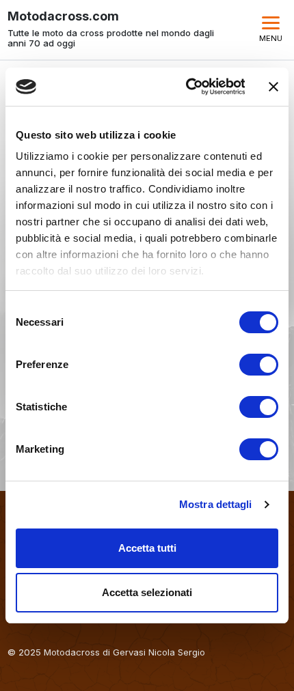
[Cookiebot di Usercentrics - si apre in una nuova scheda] (186, 87)
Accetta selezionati (147, 592)
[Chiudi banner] (273, 86)
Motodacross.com (63, 16)
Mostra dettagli (215, 504)
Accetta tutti (147, 548)
